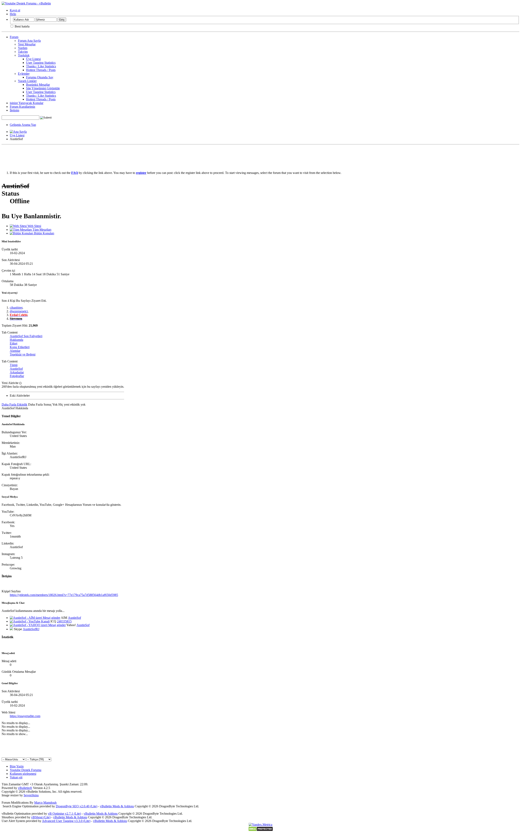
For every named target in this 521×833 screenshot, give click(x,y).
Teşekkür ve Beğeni (22, 354)
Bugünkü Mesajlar (38, 84)
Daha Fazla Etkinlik (14, 404)
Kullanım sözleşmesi (23, 773)
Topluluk (24, 55)
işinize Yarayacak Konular (26, 103)
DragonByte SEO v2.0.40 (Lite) (76, 806)
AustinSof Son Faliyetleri (26, 336)
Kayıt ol (15, 10)
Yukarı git (16, 777)
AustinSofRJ (31, 629)
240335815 (64, 621)
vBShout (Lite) (40, 817)
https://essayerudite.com (25, 716)
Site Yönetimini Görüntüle (43, 88)
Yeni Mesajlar (27, 44)
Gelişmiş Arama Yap (23, 124)
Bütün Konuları (43, 233)
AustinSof (16, 368)
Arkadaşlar (17, 372)
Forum (14, 37)
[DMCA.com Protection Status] (260, 830)
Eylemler (24, 73)
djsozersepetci (19, 311)
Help (13, 14)
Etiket (13, 343)
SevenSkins (31, 795)
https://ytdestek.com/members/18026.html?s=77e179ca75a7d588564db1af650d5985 (64, 595)
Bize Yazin (17, 766)
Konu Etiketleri (20, 347)
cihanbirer (16, 307)
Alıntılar (15, 350)
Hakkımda (16, 339)
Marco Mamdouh (45, 802)
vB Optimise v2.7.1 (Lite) (64, 813)
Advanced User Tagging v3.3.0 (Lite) (66, 821)
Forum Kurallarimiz (22, 106)
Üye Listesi (33, 59)
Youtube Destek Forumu (25, 770)
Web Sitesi (34, 226)
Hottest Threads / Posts (41, 70)
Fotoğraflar (17, 376)
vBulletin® (25, 788)
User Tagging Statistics (41, 62)
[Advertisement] (260, 155)
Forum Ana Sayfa (29, 40)
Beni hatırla (22, 26)
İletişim (14, 110)
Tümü (14, 365)
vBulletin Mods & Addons (117, 806)
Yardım (22, 48)
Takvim (23, 51)
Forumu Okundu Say (39, 77)
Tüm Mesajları (41, 229)
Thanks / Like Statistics (41, 66)
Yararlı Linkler (27, 81)
